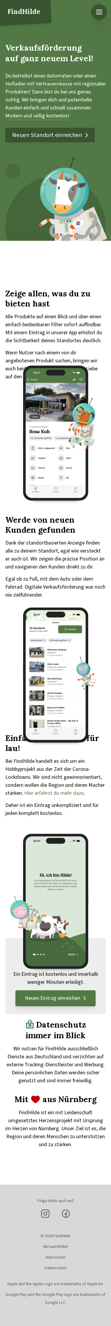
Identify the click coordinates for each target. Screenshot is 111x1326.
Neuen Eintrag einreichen (52, 998)
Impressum (55, 1257)
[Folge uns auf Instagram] (45, 1217)
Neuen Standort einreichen (47, 135)
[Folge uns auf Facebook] (66, 1217)
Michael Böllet (55, 1246)
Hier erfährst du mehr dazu (54, 793)
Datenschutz (55, 1268)
